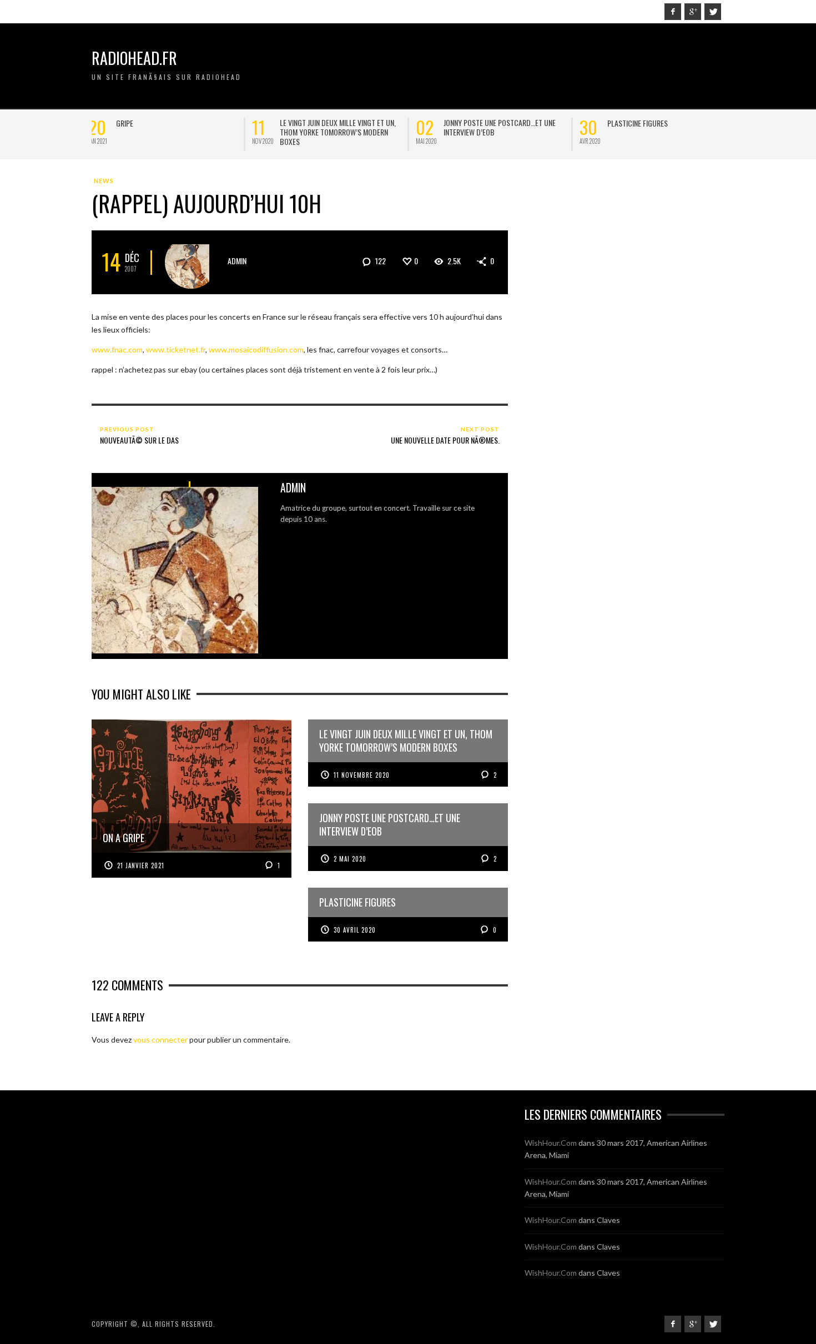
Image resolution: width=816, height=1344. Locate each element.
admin (237, 260)
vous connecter (160, 1039)
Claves (608, 1220)
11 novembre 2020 (362, 775)
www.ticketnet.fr (175, 349)
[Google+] (692, 11)
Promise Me (629, 123)
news (104, 180)
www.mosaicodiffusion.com (256, 349)
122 (380, 260)
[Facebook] (672, 11)
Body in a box (469, 123)
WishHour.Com (551, 1142)
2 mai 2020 (350, 858)
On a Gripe (135, 123)
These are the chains (317, 123)
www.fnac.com (117, 349)
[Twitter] (712, 11)
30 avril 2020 (355, 929)
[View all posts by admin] (191, 262)
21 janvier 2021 (140, 865)
